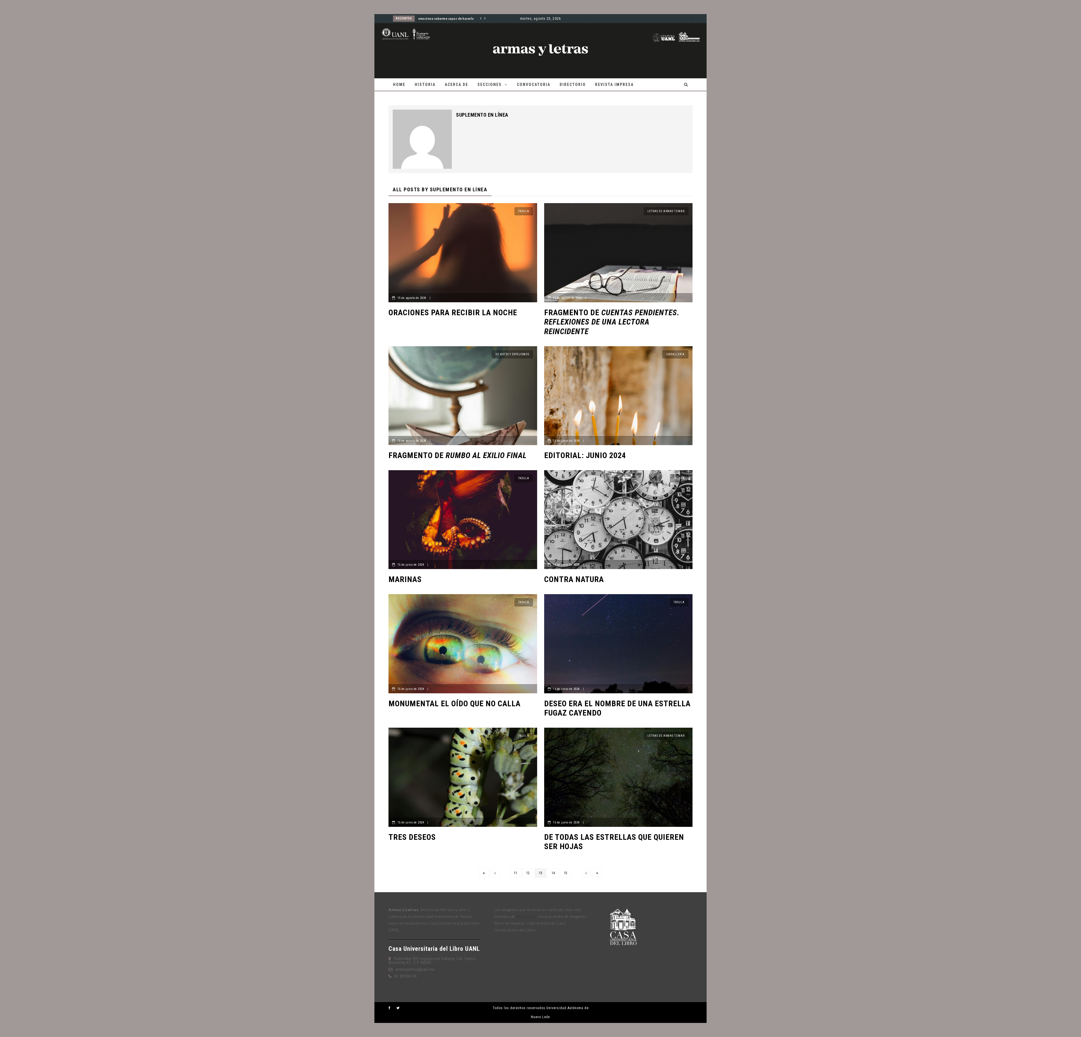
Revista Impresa (614, 84)
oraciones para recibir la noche (452, 312)
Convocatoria (533, 84)
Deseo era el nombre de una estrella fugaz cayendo (617, 708)
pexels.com (526, 916)
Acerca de (456, 84)
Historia (425, 84)
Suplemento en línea (482, 114)
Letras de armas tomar (666, 211)
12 (528, 873)
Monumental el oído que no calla (454, 703)
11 (515, 873)
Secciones (489, 84)
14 (553, 873)
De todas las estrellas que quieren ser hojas (614, 841)
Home (399, 84)
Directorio (573, 84)
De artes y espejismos (512, 354)
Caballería (675, 354)
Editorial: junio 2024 (585, 455)
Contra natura (574, 579)
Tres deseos (412, 837)
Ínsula (523, 211)
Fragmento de (612, 322)
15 (565, 873)
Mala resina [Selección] (436, 18)
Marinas (405, 579)
